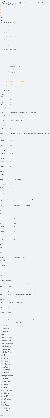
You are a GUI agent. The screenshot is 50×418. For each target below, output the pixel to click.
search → (21, 3)
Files (1, 20)
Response (2, 19)
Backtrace (2, 17)
